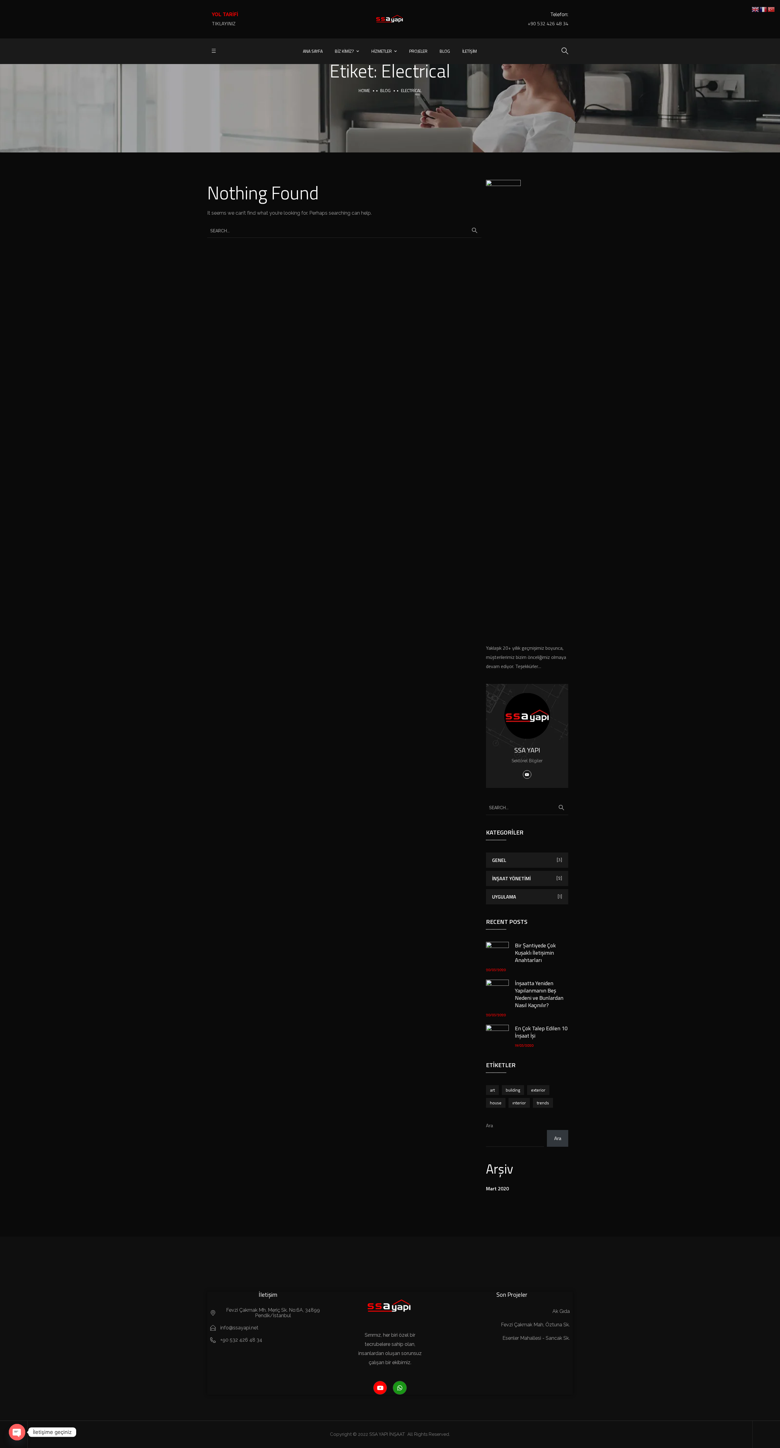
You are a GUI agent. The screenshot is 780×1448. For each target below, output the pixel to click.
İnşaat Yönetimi (511, 878)
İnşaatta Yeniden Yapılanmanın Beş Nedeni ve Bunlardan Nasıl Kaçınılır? (539, 994)
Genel (499, 860)
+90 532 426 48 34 (548, 23)
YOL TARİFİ (225, 14)
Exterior (538, 1090)
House (496, 1102)
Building (513, 1090)
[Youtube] (380, 1388)
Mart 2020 (497, 1188)
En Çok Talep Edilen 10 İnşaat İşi (541, 1032)
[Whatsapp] (400, 1388)
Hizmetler (381, 51)
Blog (445, 51)
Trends (543, 1102)
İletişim (469, 51)
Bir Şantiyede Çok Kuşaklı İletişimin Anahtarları (535, 952)
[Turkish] (771, 9)
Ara (489, 1125)
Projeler (418, 51)
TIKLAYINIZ (224, 23)
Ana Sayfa (313, 51)
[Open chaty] (17, 1432)
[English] (756, 9)
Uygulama (504, 896)
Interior (519, 1102)
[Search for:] (344, 231)
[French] (764, 9)
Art (492, 1090)
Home (364, 90)
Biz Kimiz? (344, 51)
